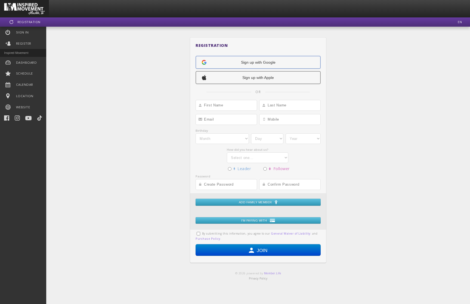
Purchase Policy (208, 239)
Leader (243, 168)
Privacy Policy (258, 278)
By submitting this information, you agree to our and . (256, 236)
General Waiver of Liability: (291, 233)
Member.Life (272, 273)
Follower (280, 168)
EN (460, 22)
